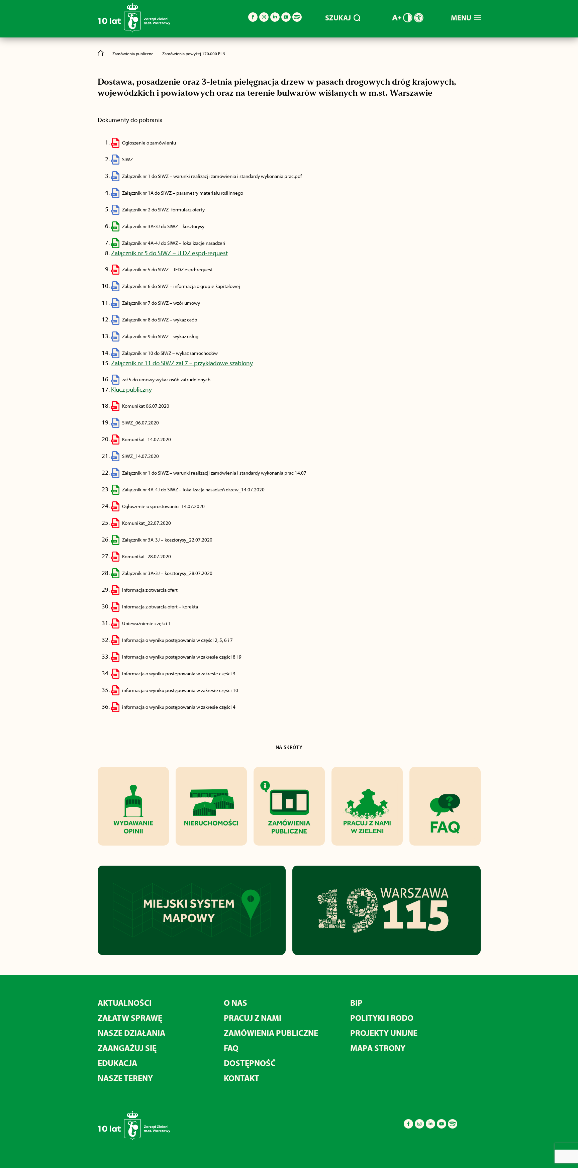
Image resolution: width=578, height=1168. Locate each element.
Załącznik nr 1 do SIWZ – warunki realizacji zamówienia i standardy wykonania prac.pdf (212, 176)
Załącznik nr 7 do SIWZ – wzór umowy (161, 303)
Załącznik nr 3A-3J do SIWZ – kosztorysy (163, 226)
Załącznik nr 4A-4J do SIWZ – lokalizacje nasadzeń (173, 243)
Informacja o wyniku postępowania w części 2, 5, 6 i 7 (177, 640)
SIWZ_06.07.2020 (140, 422)
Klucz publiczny (131, 389)
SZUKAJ (338, 17)
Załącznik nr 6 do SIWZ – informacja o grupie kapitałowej (181, 286)
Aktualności (125, 1002)
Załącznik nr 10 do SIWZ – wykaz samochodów (170, 353)
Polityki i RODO (381, 1017)
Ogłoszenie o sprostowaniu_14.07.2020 (163, 506)
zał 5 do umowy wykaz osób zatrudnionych (166, 379)
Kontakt (241, 1078)
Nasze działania (131, 1033)
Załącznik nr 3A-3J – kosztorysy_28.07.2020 (167, 573)
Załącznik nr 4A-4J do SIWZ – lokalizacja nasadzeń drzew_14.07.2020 (193, 489)
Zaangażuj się (127, 1048)
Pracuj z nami (252, 1017)
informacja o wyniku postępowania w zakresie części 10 (180, 690)
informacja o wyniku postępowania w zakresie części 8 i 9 (182, 657)
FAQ (231, 1048)
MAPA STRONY (377, 1048)
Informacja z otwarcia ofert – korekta (160, 606)
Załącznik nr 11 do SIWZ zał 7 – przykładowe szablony (182, 363)
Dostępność (250, 1063)
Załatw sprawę (130, 1017)
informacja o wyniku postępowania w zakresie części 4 (178, 707)
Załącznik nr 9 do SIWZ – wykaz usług (160, 336)
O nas (235, 1002)
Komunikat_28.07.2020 (146, 556)
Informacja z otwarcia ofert (150, 590)
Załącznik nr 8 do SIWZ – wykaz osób (159, 319)
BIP (356, 1002)
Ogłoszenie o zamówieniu (149, 142)
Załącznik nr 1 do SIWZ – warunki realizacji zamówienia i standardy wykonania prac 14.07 (214, 473)
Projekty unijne (383, 1033)
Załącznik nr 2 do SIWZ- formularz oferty (163, 209)
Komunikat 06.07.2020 (145, 406)
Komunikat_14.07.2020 (146, 439)
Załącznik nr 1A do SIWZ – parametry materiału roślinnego (182, 193)
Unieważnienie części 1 (146, 623)
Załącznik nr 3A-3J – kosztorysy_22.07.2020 (167, 540)
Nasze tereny (125, 1078)
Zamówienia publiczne (271, 1033)
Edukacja (117, 1063)
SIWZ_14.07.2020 (140, 456)
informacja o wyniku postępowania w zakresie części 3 (178, 673)
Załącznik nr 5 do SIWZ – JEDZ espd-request (169, 253)
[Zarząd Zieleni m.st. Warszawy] (134, 31)
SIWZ (128, 159)
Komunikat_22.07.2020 (146, 523)
